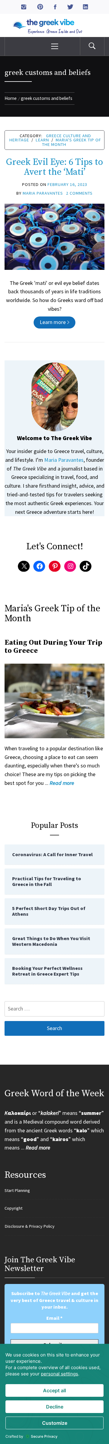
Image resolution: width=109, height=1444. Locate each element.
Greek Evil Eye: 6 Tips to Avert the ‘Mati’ (54, 167)
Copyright (13, 1208)
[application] (54, 1394)
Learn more (53, 322)
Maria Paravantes (43, 193)
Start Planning (17, 1190)
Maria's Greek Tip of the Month (71, 142)
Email (54, 1318)
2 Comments (79, 193)
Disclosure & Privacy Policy (29, 1226)
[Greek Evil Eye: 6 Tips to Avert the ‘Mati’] (54, 236)
